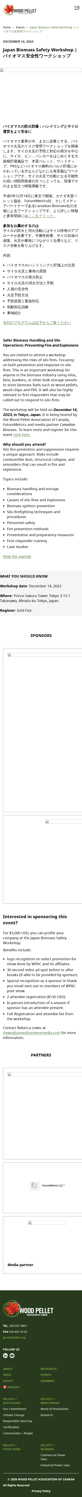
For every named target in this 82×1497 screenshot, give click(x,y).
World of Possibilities (54, 1409)
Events (46, 1375)
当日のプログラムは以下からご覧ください (37, 322)
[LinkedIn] (5, 1355)
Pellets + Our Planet (12, 1401)
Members (47, 1381)
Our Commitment (14, 1409)
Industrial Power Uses (55, 1465)
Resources (49, 1369)
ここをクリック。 (42, 215)
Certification (11, 1427)
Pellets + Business (47, 1447)
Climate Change (13, 1415)
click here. (21, 434)
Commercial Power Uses (53, 1457)
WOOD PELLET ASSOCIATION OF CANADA (46, 1479)
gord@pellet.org (14, 1337)
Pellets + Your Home (11, 1447)
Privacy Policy (41, 1491)
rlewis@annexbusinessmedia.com (31, 1032)
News (7, 1375)
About (8, 1369)
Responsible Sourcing (17, 1421)
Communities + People (18, 1433)
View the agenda (17, 556)
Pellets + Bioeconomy (50, 1401)
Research (47, 1415)
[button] (76, 7)
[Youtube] (12, 1355)
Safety (8, 1381)
